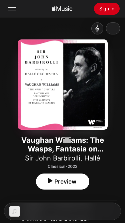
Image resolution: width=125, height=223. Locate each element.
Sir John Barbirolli (52, 158)
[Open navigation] (12, 8)
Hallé (92, 158)
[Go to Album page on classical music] (97, 28)
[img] (62, 9)
